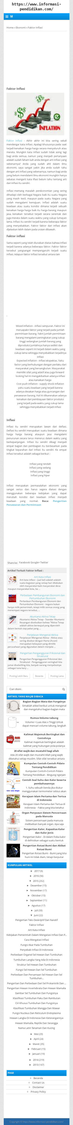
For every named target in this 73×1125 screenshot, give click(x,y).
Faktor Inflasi (36, 925)
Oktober (36, 895)
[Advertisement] (38, 57)
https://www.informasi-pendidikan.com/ (43, 1121)
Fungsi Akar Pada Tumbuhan (37, 945)
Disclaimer (38, 1087)
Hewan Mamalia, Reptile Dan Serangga (36, 1023)
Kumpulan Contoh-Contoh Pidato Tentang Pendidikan (44, 765)
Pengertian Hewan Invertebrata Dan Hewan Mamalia (36, 988)
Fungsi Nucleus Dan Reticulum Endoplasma (37, 1013)
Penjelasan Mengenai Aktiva (42, 634)
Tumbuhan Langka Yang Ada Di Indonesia (36, 959)
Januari (36, 1053)
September (36, 900)
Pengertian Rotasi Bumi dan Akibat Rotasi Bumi (44, 847)
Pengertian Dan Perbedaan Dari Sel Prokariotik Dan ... (36, 983)
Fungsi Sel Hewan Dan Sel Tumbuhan (36, 969)
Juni (36, 915)
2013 (35, 1064)
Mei (36, 1034)
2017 (36, 871)
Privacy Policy (38, 1091)
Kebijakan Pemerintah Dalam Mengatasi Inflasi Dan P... (37, 935)
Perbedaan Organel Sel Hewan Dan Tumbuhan (36, 954)
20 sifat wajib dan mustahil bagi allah (36, 751)
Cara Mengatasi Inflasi (36, 939)
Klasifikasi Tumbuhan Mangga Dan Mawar (36, 1008)
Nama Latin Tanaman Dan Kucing (36, 1028)
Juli (36, 910)
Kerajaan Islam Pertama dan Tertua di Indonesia (44, 798)
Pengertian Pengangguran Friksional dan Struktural (42, 654)
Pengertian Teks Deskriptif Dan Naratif (36, 920)
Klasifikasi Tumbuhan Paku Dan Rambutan (36, 998)
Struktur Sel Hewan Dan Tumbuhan (36, 964)
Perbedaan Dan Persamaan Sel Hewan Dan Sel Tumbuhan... (36, 976)
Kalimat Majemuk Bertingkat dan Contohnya (44, 736)
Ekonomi (21, 27)
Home (10, 27)
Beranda (39, 676)
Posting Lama (57, 676)
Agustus (36, 905)
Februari (36, 1049)
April (36, 1039)
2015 (35, 881)
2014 (35, 1059)
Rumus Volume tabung (44, 718)
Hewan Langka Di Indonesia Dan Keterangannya (36, 1018)
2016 (36, 876)
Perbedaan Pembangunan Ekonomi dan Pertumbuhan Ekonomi (42, 597)
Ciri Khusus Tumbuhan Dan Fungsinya (36, 1003)
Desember (36, 885)
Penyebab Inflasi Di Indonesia (36, 949)
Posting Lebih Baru (19, 676)
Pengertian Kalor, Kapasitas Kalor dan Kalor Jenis (44, 830)
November (36, 890)
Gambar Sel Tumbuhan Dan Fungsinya (36, 993)
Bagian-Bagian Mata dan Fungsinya (44, 701)
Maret (36, 1044)
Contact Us (38, 1082)
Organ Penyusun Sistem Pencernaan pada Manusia (44, 814)
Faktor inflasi (14, 140)
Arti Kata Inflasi (42, 577)
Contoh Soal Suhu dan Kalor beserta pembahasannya (44, 781)
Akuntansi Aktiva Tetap (42, 616)
